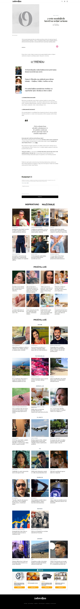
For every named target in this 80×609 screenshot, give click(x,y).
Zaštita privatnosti (42, 603)
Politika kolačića (53, 603)
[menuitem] (65, 1)
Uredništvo (36, 603)
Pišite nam (25, 603)
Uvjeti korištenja (30, 603)
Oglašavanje (48, 603)
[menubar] (65, 1)
